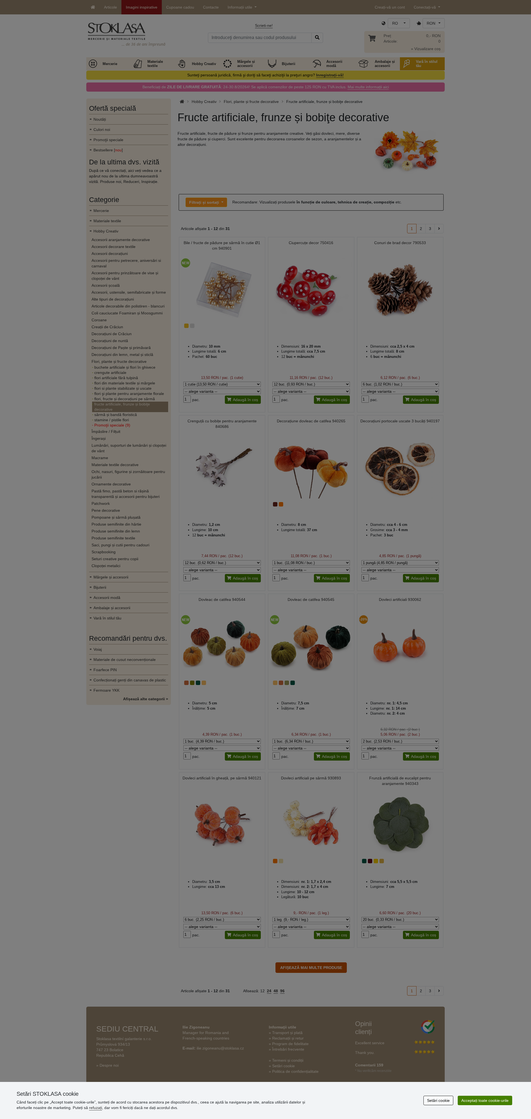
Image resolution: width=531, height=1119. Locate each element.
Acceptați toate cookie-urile (485, 1100)
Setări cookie (438, 1100)
